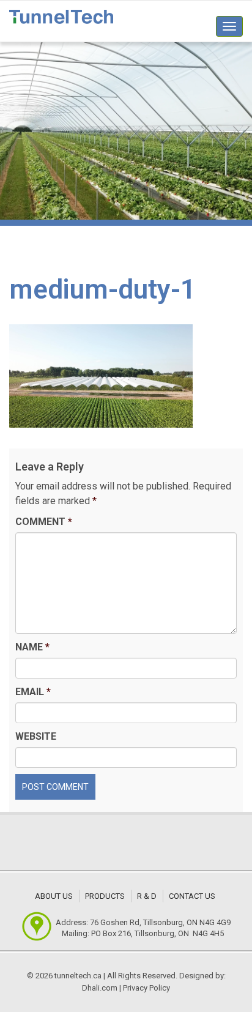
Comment (43, 521)
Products (105, 896)
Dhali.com (99, 987)
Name (32, 647)
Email (33, 692)
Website (35, 736)
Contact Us (192, 896)
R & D (147, 896)
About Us (54, 896)
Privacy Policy (146, 987)
